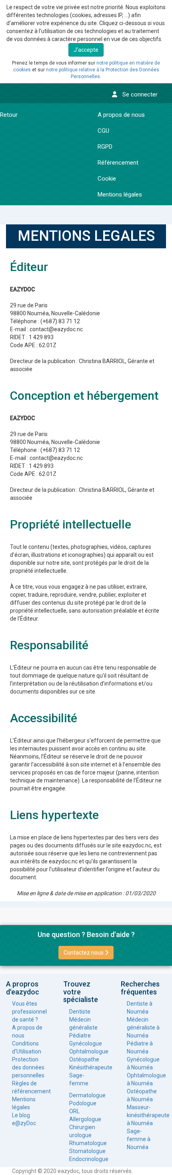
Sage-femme (78, 1079)
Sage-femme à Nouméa (138, 1139)
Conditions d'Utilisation (26, 1047)
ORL (74, 1111)
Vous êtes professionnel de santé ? (28, 1011)
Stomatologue (85, 1151)
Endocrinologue (85, 1159)
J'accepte (86, 50)
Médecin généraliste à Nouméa (143, 1027)
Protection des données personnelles (28, 1067)
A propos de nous (27, 1031)
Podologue (82, 1103)
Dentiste (79, 1011)
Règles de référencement (28, 1087)
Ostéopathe (84, 1059)
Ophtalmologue (85, 1051)
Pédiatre (80, 1035)
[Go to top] (151, 1161)
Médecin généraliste (83, 1023)
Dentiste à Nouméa (139, 1007)
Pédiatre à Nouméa (140, 1047)
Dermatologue (85, 1095)
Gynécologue (85, 1043)
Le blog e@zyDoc (24, 1119)
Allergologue (85, 1119)
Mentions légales (24, 1103)
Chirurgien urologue (82, 1131)
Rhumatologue (85, 1143)
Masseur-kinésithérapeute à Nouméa (143, 1115)
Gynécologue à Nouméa (143, 1063)
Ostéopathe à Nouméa (142, 1095)
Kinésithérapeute (85, 1067)
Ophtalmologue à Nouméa (143, 1079)
